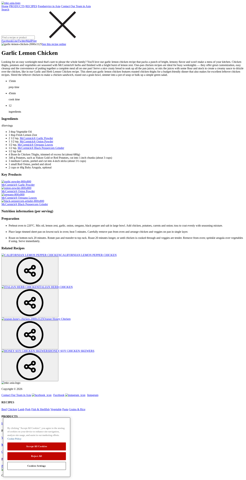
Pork (28, 409)
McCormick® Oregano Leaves (35, 144)
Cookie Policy (14, 438)
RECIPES (31, 6)
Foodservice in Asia (49, 6)
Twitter (22, 40)
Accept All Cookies (36, 446)
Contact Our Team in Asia (76, 6)
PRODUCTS (17, 6)
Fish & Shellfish (40, 409)
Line (15, 40)
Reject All (36, 456)
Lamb (21, 409)
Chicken (12, 409)
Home (4, 6)
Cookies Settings (36, 465)
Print (34, 40)
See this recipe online (54, 44)
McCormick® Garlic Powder (36, 138)
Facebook (7, 40)
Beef (4, 409)
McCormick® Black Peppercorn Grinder (41, 147)
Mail (28, 40)
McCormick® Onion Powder (36, 141)
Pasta (65, 409)
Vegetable (56, 409)
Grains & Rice (77, 409)
